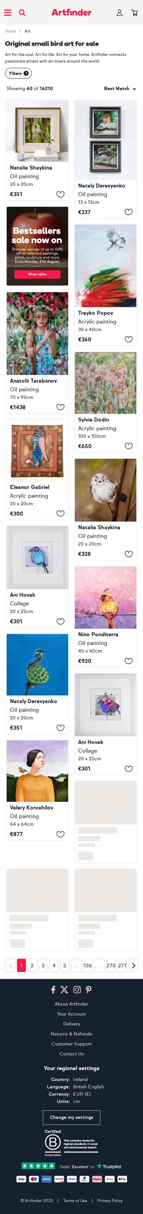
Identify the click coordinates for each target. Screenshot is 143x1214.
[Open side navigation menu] (7, 12)
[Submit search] (22, 12)
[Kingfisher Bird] (37, 684)
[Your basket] (134, 13)
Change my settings (71, 1136)
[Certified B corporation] (71, 1161)
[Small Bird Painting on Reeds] (37, 150)
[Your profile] (120, 12)
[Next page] (133, 984)
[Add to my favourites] (60, 194)
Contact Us (72, 1072)
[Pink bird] (105, 724)
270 (111, 984)
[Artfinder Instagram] (77, 1008)
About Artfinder (71, 1022)
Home (10, 31)
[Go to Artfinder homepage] (71, 12)
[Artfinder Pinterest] (89, 1008)
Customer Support (72, 1062)
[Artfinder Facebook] (53, 1008)
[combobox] (120, 88)
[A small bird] (105, 402)
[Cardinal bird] (105, 616)
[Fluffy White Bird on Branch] (105, 509)
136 (87, 984)
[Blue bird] (37, 577)
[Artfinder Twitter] (64, 1008)
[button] (120, 88)
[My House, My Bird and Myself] (37, 831)
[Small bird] (105, 159)
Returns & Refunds (71, 1052)
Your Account (71, 1032)
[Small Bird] (105, 285)
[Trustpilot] (71, 1183)
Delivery (71, 1042)
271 (122, 984)
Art (28, 31)
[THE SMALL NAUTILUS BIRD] (37, 470)
